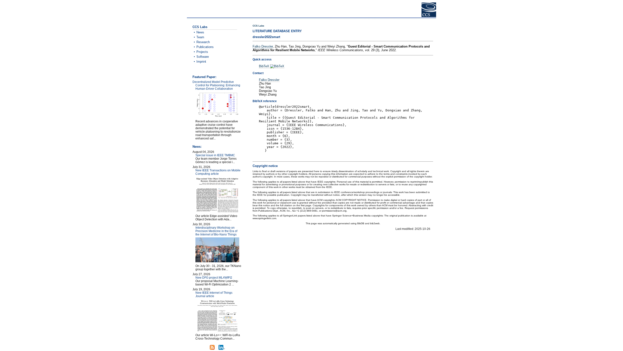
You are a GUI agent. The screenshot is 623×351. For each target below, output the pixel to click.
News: (197, 146)
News (200, 32)
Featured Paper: (204, 77)
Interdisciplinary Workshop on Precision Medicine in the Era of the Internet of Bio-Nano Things (216, 231)
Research (203, 42)
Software (202, 56)
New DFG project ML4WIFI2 (213, 277)
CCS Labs (258, 25)
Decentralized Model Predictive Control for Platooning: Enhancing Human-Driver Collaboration (216, 85)
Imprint (201, 61)
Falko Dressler (263, 46)
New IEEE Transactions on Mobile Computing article (217, 172)
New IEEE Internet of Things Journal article (213, 294)
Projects (202, 52)
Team (200, 37)
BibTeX (264, 66)
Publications (205, 47)
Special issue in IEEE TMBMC (215, 155)
